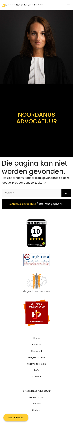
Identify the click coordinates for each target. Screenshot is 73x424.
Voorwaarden (36, 397)
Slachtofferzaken (36, 363)
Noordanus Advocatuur (38, 390)
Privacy (37, 403)
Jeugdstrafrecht (36, 357)
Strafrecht (36, 351)
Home (36, 338)
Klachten (36, 410)
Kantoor (36, 344)
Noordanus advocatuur (22, 204)
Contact (36, 376)
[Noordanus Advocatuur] (22, 5)
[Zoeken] (66, 193)
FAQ (36, 370)
